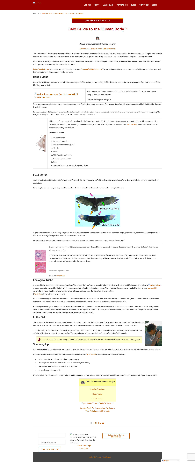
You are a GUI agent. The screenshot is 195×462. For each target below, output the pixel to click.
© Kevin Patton (95, 457)
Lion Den (87, 5)
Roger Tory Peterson (41, 69)
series (91, 69)
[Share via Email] (103, 423)
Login (154, 5)
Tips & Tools (58, 13)
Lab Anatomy (69, 13)
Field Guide (79, 13)
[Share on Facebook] (93, 423)
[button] (141, 436)
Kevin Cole (38, 294)
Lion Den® (106, 457)
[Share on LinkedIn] (100, 423)
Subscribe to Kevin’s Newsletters (116, 436)
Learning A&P (108, 5)
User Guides (144, 5)
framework (91, 354)
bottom (62, 275)
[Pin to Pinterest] (98, 423)
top (57, 275)
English (166, 460)
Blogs (133, 5)
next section (132, 124)
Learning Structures (97, 389)
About (96, 5)
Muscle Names (97, 399)
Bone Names (97, 394)
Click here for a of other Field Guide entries (97, 49)
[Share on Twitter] (96, 423)
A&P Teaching (122, 5)
